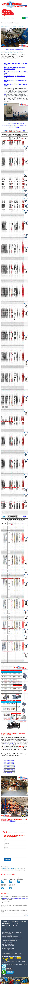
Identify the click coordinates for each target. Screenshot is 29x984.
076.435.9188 (12, 879)
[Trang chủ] (2, 22)
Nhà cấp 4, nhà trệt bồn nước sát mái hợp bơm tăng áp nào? (14, 896)
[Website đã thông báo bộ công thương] (8, 974)
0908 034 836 (4, 879)
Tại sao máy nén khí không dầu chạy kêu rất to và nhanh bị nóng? (14, 911)
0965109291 (20, 879)
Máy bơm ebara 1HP (9, 760)
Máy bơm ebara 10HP (9, 768)
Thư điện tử (7, 843)
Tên (5, 839)
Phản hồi (7, 859)
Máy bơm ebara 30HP (9, 772)
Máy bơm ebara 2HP (9, 762)
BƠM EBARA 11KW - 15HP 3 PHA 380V (13, 870)
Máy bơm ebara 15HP (9, 769)
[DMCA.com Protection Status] (7, 969)
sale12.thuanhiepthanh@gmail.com (13, 956)
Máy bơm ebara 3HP (9, 763)
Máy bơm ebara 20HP (9, 771)
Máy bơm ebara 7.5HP (9, 766)
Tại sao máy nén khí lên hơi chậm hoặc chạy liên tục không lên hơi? (14, 906)
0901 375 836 (4, 885)
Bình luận (6, 847)
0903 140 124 (12, 885)
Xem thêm (26, 915)
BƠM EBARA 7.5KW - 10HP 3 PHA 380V (13, 868)
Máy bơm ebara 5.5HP (9, 765)
